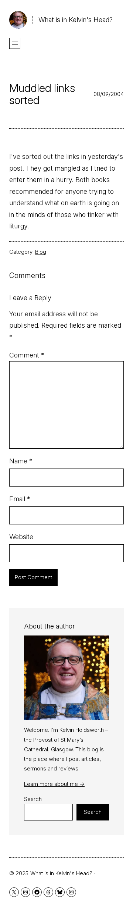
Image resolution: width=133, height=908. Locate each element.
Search (33, 798)
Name (21, 461)
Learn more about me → (54, 783)
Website (21, 537)
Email (19, 499)
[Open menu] (14, 43)
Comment (26, 355)
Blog (40, 251)
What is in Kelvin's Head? (75, 20)
